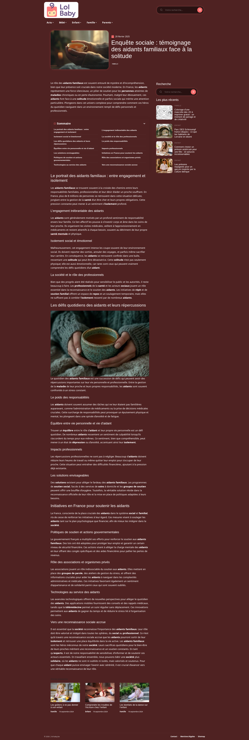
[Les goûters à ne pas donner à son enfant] (65, 692)
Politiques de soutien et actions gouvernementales (68, 158)
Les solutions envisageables (66, 153)
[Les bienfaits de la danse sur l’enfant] (134, 692)
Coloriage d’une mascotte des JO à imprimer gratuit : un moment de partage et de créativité (185, 114)
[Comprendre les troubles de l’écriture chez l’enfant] (100, 692)
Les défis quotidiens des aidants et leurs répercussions (72, 142)
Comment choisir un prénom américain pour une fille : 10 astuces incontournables (185, 150)
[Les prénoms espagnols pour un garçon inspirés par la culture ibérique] (164, 166)
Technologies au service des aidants (70, 165)
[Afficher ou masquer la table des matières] (108, 123)
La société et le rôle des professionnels (119, 137)
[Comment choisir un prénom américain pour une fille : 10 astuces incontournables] (164, 148)
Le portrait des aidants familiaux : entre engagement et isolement (71, 130)
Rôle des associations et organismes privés (121, 157)
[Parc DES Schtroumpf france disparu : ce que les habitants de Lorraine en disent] (164, 131)
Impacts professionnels (112, 148)
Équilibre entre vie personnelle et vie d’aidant (74, 148)
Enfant (88, 711)
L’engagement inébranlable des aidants (119, 130)
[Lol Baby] (61, 10)
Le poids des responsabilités (115, 141)
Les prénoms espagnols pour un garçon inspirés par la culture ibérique (184, 168)
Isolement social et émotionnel (67, 137)
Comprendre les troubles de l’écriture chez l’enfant (98, 706)
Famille (115, 64)
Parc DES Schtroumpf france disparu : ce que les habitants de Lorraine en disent (185, 133)
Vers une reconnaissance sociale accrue (119, 165)
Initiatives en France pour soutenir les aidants (122, 153)
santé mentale (59, 233)
